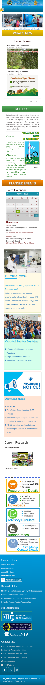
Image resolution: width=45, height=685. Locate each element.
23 (36, 212)
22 (31, 212)
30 (36, 215)
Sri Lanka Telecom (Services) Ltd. (21, 679)
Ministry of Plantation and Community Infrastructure (21, 591)
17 (8, 212)
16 (36, 208)
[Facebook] (4, 669)
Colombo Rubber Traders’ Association (16, 602)
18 (13, 212)
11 (13, 208)
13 (22, 208)
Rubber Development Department (14, 594)
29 (31, 215)
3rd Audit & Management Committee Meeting (21, 228)
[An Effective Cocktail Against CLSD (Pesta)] (22, 58)
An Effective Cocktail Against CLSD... (21, 45)
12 (18, 208)
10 (8, 208)
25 (13, 215)
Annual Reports (7, 568)
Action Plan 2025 (8, 564)
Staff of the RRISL (8, 575)
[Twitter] (10, 669)
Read (36, 167)
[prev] (7, 193)
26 (18, 215)
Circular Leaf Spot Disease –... (19, 71)
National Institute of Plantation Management (18, 598)
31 (8, 219)
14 (27, 208)
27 (22, 215)
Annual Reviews (7, 572)
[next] (37, 193)
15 (31, 208)
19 (18, 212)
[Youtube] (16, 669)
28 (27, 215)
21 (27, 212)
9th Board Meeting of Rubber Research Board (18, 239)
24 (8, 215)
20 (22, 212)
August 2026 (22, 193)
